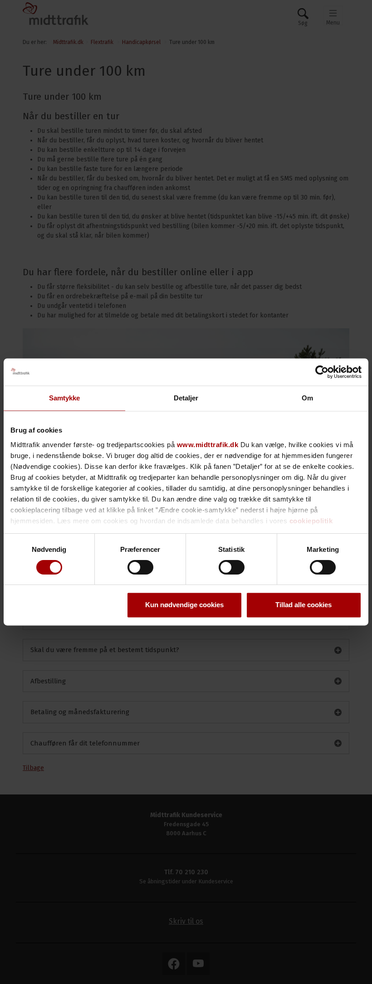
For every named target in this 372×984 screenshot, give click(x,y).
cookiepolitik (311, 521)
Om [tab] (307, 398)
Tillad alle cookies (303, 605)
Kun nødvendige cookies (184, 605)
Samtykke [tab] (64, 398)
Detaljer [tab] (186, 398)
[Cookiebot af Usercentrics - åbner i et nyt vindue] (322, 372)
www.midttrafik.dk (208, 444)
